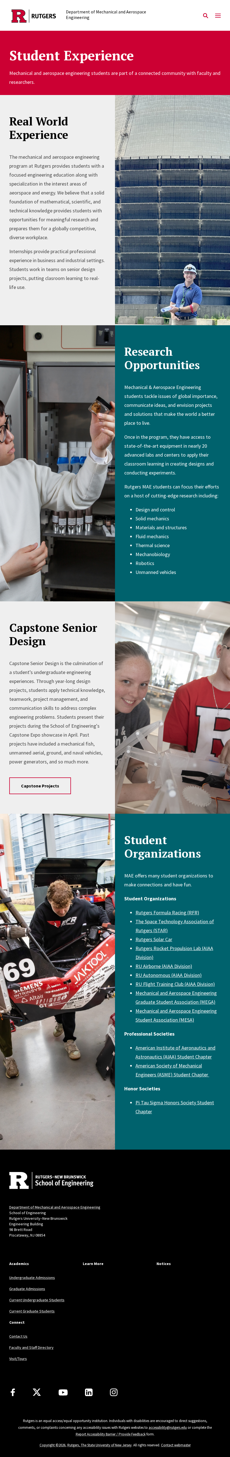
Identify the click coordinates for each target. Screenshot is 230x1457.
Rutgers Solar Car (153, 939)
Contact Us (18, 1336)
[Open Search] (205, 16)
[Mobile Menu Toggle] (218, 16)
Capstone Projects (40, 786)
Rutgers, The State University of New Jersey (99, 1445)
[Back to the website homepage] (33, 16)
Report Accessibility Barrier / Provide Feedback (111, 1434)
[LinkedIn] (89, 1392)
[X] (36, 1392)
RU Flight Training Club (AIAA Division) (175, 984)
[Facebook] (13, 1392)
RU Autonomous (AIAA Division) (168, 975)
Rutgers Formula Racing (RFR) (167, 912)
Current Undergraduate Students (37, 1299)
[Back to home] (46, 1181)
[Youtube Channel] (63, 1392)
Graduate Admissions (27, 1288)
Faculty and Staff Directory (31, 1347)
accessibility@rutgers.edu (168, 1427)
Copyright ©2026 (52, 1445)
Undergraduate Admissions (32, 1277)
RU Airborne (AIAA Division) (163, 966)
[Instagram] (114, 1392)
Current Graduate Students (32, 1311)
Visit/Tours (18, 1358)
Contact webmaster (176, 1445)
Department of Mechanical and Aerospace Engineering (54, 1207)
